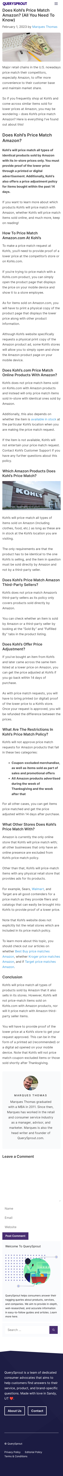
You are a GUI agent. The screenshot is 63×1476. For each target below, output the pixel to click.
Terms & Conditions (15, 1456)
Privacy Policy (12, 1452)
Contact (37, 1411)
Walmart (38, 889)
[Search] (53, 1330)
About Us (15, 1411)
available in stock (43, 419)
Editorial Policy (33, 1452)
